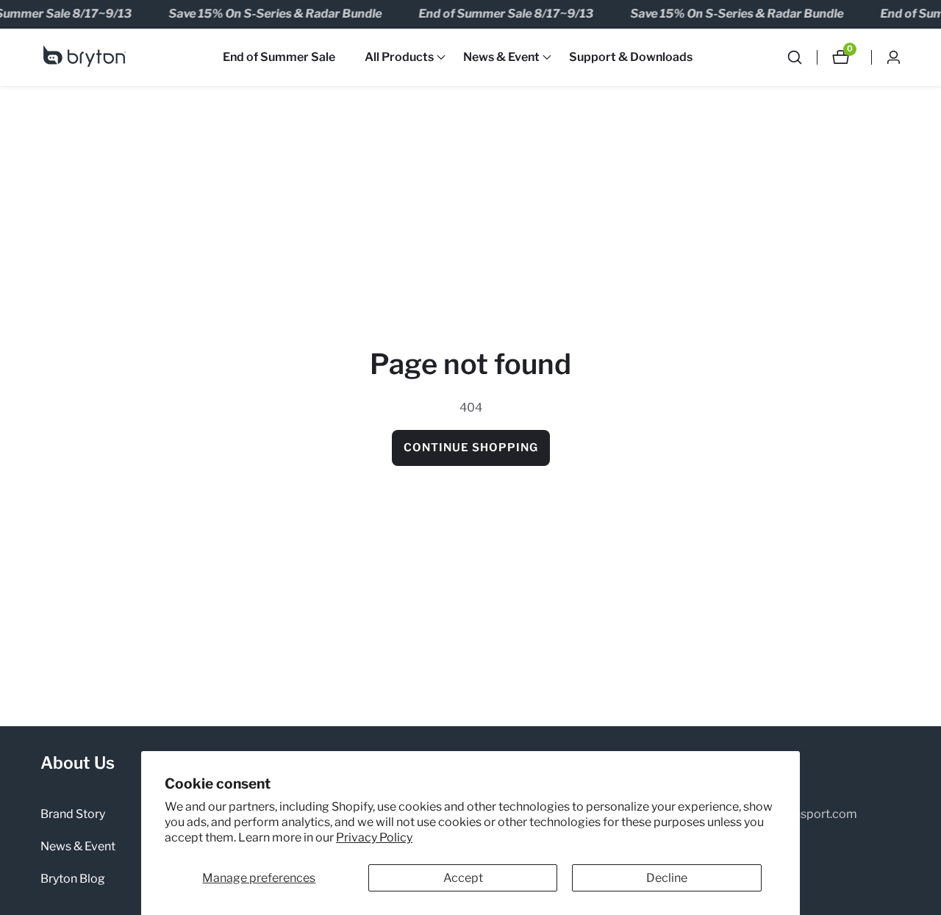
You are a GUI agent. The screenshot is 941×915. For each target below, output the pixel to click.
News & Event (77, 846)
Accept (463, 878)
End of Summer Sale (279, 57)
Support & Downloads (631, 57)
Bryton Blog (72, 879)
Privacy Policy (374, 837)
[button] (399, 57)
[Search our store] (802, 57)
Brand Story (72, 814)
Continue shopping (471, 447)
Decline (666, 878)
